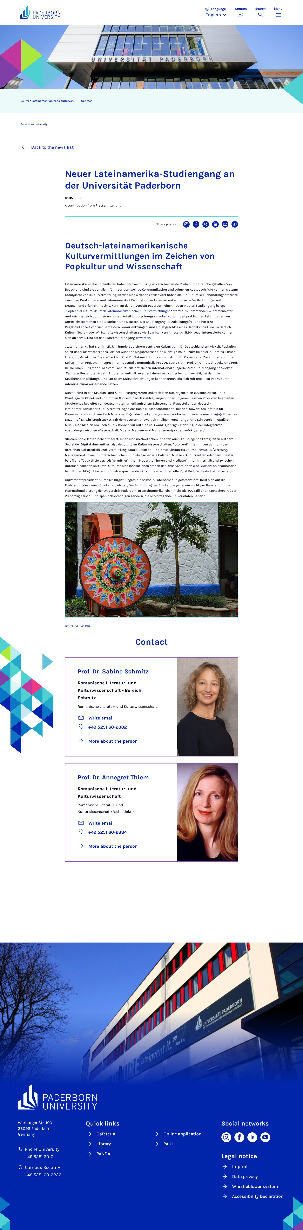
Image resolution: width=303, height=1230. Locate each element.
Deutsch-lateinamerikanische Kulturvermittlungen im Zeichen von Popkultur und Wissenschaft (49, 101)
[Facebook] (239, 1137)
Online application (182, 1134)
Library (103, 1144)
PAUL (168, 1144)
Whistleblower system (255, 1186)
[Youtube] (265, 1137)
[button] (218, 12)
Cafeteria (105, 1134)
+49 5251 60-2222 (43, 1175)
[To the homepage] (40, 12)
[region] (148, 101)
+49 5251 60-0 (39, 1156)
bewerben (143, 338)
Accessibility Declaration (257, 1196)
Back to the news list (52, 147)
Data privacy (245, 1176)
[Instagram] (226, 1137)
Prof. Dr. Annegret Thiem (113, 777)
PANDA (103, 1153)
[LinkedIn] (252, 1137)
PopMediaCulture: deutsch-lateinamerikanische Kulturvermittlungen (118, 311)
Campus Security (42, 1167)
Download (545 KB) (77, 626)
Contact (86, 101)
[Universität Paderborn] (151, 1097)
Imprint (240, 1166)
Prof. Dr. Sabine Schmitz (113, 671)
